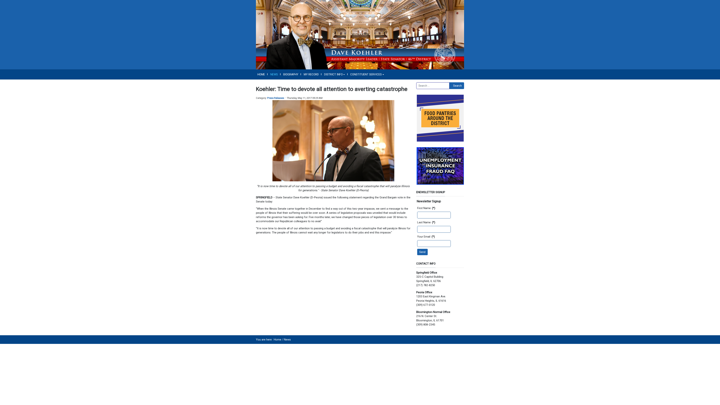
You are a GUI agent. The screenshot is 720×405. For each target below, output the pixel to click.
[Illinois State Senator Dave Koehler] (360, 34)
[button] (334, 74)
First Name (426, 208)
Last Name (426, 222)
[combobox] (432, 85)
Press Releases (275, 98)
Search (457, 85)
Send (422, 252)
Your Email (426, 236)
